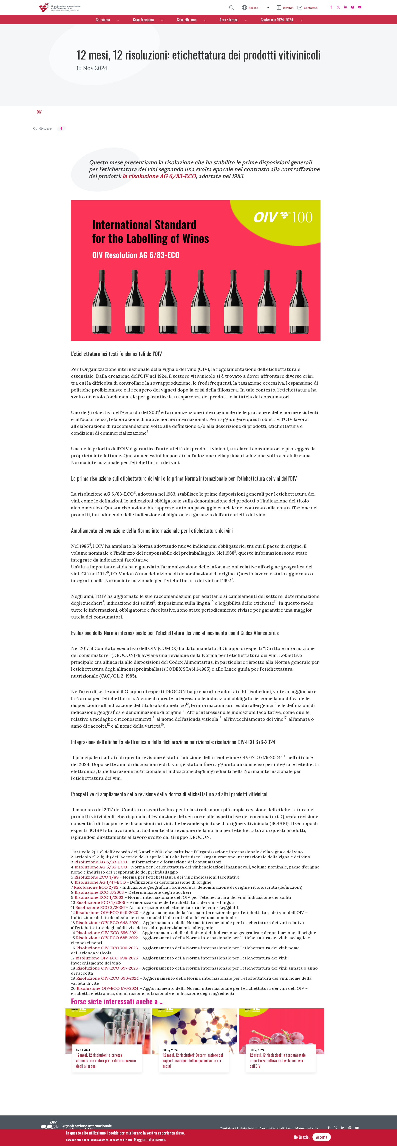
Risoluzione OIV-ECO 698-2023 (107, 958)
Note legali (247, 1128)
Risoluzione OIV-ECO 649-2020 (107, 912)
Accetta (321, 1137)
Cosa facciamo (143, 20)
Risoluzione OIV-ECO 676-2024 (108, 988)
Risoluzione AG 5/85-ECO (101, 867)
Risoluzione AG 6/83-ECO (100, 862)
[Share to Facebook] (61, 128)
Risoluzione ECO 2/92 (96, 887)
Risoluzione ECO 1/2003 (99, 897)
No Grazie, (301, 1137)
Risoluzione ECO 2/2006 (100, 907)
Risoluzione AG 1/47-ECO (100, 882)
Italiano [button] (254, 7)
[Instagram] (352, 7)
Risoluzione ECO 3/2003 (99, 892)
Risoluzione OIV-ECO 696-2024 (107, 978)
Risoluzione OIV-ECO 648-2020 (107, 922)
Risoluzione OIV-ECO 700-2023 (107, 947)
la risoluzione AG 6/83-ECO (159, 176)
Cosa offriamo (186, 20)
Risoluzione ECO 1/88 (96, 877)
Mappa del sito (306, 1128)
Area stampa (229, 20)
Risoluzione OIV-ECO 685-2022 (107, 937)
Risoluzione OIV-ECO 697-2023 (107, 968)
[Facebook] (331, 7)
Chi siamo (103, 20)
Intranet (288, 7)
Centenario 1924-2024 (277, 20)
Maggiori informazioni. (150, 1139)
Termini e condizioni (276, 1128)
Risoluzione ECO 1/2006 (100, 902)
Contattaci (311, 7)
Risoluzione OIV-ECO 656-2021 (107, 932)
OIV (39, 112)
